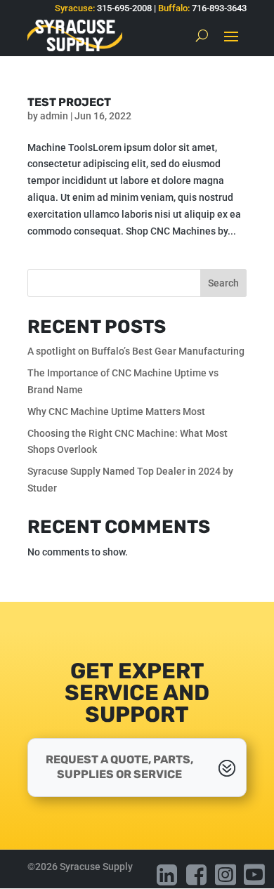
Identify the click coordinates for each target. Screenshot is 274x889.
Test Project (69, 102)
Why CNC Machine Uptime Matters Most (116, 411)
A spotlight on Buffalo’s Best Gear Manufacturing (135, 351)
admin (54, 115)
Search (223, 283)
